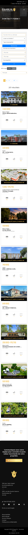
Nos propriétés (6, 514)
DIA (18, 533)
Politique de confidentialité (9, 522)
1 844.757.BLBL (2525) (9, 501)
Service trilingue (6, 518)
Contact (4, 520)
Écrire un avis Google (8, 508)
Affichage (4, 68)
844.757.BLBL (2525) (19, 3)
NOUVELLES (21, 1)
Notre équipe (5, 516)
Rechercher (14, 45)
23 (14, 80)
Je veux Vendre (14, 460)
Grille (9, 68)
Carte (13, 68)
